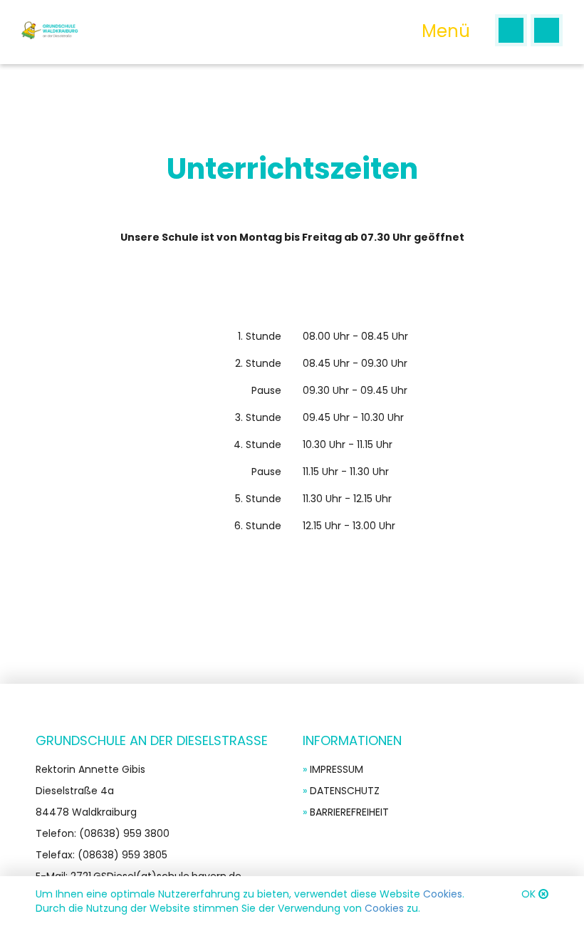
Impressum (336, 769)
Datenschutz (345, 791)
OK (528, 894)
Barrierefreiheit (349, 812)
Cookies (442, 894)
